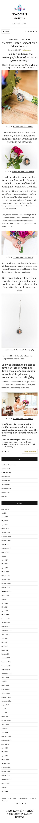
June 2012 (5, 791)
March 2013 (5, 760)
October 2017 (6, 626)
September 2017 (7, 630)
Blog (14, 798)
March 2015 (5, 716)
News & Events (6, 492)
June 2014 (5, 732)
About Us (33, 798)
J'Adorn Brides (25, 39)
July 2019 (4, 556)
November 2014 (6, 720)
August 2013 (5, 744)
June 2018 (5, 603)
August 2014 (5, 724)
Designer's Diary (6, 472)
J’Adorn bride (31, 65)
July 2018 (4, 599)
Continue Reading (30, 451)
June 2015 (5, 713)
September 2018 (7, 591)
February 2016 (6, 689)
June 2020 (5, 517)
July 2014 (4, 728)
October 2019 (6, 544)
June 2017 (5, 638)
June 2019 (5, 560)
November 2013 (6, 736)
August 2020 (5, 509)
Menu (6, 31)
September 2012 (7, 779)
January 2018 (6, 622)
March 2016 (5, 685)
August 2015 (5, 705)
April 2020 (5, 525)
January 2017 (6, 658)
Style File (4, 496)
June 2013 (5, 748)
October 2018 (6, 587)
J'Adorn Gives (6, 484)
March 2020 (5, 528)
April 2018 (5, 611)
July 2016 (4, 681)
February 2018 (6, 619)
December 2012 (6, 767)
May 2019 (5, 564)
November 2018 (6, 583)
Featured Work (6, 476)
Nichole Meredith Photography (23, 171)
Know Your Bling (6, 488)
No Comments (26, 50)
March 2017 (5, 650)
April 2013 (5, 756)
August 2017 (5, 634)
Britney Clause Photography (23, 126)
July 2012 (4, 787)
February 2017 (6, 654)
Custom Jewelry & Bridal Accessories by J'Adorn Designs (19, 813)
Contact (5, 801)
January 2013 (6, 763)
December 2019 (6, 536)
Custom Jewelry (14, 39)
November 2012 (6, 771)
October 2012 (6, 775)
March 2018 (5, 615)
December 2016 (6, 662)
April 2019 (5, 568)
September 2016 (7, 673)
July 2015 (4, 709)
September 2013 (7, 740)
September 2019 (7, 548)
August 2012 (5, 783)
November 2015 (6, 697)
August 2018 (5, 595)
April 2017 (5, 646)
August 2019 (5, 552)
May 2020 (5, 521)
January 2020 (6, 532)
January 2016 (6, 693)
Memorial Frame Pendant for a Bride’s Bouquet (19, 44)
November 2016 (6, 666)
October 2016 (6, 669)
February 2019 (6, 575)
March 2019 (5, 572)
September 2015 (7, 701)
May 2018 (5, 607)
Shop (9, 798)
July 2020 (4, 513)
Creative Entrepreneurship (9, 465)
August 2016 (5, 677)
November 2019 (6, 540)
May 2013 (5, 752)
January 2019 (6, 579)
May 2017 (5, 642)
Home (4, 798)
